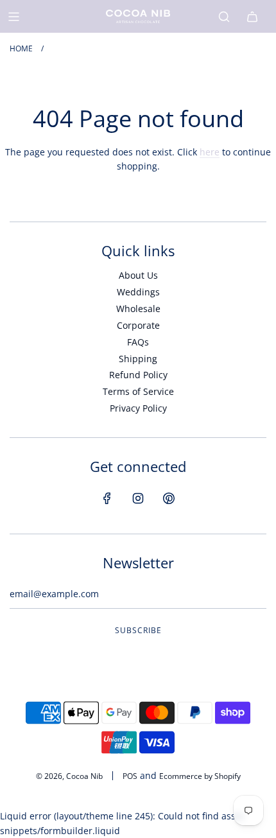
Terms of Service (138, 391)
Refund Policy (138, 375)
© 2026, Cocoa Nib (69, 776)
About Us (138, 275)
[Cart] (252, 17)
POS (130, 776)
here (210, 152)
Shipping (138, 359)
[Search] (224, 17)
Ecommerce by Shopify (200, 776)
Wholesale (138, 308)
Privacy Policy (138, 408)
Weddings (138, 292)
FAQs (138, 342)
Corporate (138, 325)
